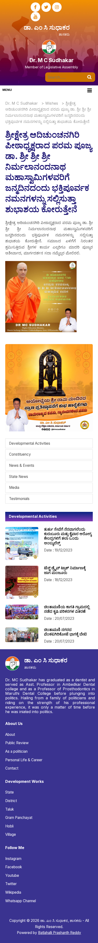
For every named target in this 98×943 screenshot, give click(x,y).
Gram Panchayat (18, 817)
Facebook (13, 867)
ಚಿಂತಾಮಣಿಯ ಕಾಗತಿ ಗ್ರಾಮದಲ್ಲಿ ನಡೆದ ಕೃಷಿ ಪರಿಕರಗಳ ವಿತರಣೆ (66, 609)
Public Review (17, 743)
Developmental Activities (29, 443)
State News (18, 476)
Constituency (20, 454)
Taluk (9, 809)
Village (10, 834)
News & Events (21, 465)
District (11, 800)
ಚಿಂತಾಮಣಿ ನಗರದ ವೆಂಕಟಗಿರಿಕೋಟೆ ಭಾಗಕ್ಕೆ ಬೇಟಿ (65, 631)
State (9, 792)
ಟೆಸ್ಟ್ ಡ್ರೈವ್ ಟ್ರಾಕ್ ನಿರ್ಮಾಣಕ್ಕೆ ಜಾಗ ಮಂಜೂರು (65, 570)
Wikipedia (13, 892)
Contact (11, 768)
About (10, 734)
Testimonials (19, 498)
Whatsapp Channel (20, 901)
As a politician (16, 751)
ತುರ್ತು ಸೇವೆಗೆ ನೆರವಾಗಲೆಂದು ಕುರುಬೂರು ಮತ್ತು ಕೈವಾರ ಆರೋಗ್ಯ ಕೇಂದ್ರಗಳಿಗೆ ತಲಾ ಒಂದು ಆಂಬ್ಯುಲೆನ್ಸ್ (68, 536)
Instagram (13, 858)
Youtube (12, 875)
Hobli (9, 826)
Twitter (11, 884)
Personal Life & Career (23, 760)
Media (14, 487)
